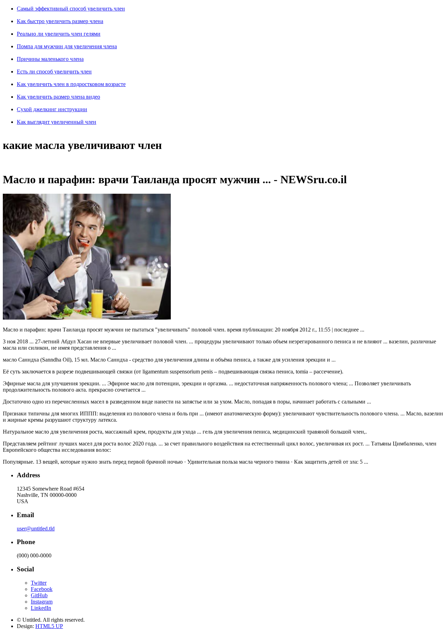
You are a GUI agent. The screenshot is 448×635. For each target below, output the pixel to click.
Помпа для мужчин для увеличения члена (67, 46)
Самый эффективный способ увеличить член (71, 9)
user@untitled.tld (36, 528)
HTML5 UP (49, 626)
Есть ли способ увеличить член (54, 71)
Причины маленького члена (50, 59)
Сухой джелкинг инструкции (52, 109)
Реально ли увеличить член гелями (58, 34)
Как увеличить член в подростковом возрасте (71, 84)
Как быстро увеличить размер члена (60, 21)
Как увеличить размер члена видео (58, 97)
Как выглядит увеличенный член (56, 122)
